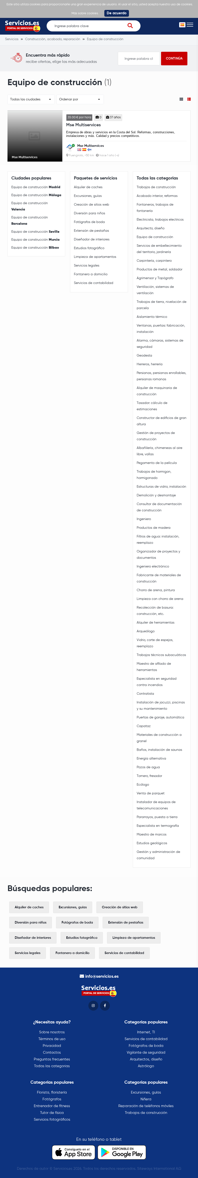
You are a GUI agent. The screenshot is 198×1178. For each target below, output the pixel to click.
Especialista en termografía (158, 826)
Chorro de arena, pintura (156, 590)
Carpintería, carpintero (154, 260)
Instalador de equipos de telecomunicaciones (156, 805)
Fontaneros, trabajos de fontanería (155, 208)
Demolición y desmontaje (156, 495)
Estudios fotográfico (89, 248)
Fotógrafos (51, 1099)
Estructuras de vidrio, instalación (161, 486)
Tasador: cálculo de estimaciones (152, 406)
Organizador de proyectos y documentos (158, 554)
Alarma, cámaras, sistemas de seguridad (160, 344)
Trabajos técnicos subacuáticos (161, 655)
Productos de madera (153, 527)
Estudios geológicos (152, 843)
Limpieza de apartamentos (95, 257)
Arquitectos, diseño (146, 1059)
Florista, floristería (52, 1092)
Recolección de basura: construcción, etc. (155, 611)
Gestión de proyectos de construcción (156, 436)
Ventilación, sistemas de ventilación (155, 290)
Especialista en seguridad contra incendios (157, 682)
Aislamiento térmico (152, 317)
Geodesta (144, 355)
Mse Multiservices (83, 125)
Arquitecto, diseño (150, 228)
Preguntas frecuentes (52, 1059)
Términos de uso (51, 1039)
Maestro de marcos (151, 834)
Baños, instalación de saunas (159, 750)
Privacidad (52, 1046)
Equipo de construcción (35, 187)
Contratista (145, 693)
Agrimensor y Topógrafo (155, 278)
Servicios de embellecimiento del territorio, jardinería (159, 249)
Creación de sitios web (91, 204)
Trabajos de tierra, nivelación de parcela (161, 305)
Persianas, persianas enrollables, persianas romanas (161, 376)
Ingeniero (144, 519)
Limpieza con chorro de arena (160, 599)
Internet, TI (146, 1032)
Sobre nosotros (52, 1032)
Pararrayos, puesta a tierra (157, 817)
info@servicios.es (102, 976)
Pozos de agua (148, 767)
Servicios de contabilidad (93, 283)
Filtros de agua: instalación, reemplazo (158, 539)
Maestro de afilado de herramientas (154, 667)
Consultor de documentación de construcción (159, 507)
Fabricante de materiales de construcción (159, 578)
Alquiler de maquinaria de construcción (157, 391)
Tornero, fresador (149, 776)
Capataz (144, 726)
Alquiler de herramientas (155, 622)
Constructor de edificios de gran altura (161, 421)
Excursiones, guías (88, 196)
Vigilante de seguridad (146, 1052)
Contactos (52, 1052)
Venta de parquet (150, 793)
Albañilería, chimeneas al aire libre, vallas (159, 451)
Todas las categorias (52, 1066)
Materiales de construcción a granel (159, 738)
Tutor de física (52, 1113)
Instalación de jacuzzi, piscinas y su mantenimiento (161, 705)
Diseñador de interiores (91, 239)
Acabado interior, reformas (157, 196)
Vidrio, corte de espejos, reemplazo (155, 643)
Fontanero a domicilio (90, 274)
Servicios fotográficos (52, 1119)
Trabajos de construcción (156, 187)
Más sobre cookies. (85, 13)
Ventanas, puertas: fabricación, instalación (161, 329)
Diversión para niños (89, 213)
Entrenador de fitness (52, 1106)
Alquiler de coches (88, 187)
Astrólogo (146, 1066)
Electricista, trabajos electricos (160, 219)
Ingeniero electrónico (153, 566)
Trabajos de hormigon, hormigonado (154, 475)
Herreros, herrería (150, 364)
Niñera (146, 1099)
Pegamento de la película (157, 463)
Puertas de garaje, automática (160, 717)
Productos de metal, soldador (159, 269)
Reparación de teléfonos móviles (146, 1106)
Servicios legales (86, 265)
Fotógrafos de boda (89, 222)
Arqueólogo (146, 631)
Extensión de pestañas (91, 230)
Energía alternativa (151, 758)
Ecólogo (143, 784)
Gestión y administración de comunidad (158, 855)
